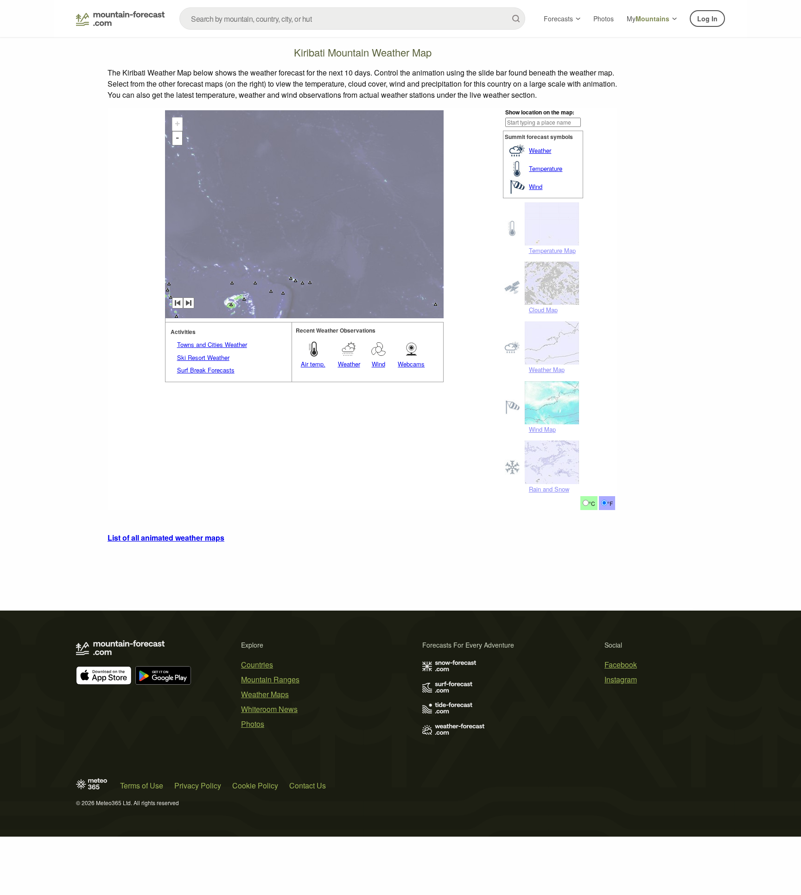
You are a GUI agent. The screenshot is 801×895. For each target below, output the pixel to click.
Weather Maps (265, 694)
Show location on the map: (539, 112)
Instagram (620, 679)
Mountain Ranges (270, 679)
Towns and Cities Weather (212, 344)
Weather (540, 150)
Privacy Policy (197, 785)
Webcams (411, 363)
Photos (603, 18)
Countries (257, 664)
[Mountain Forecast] (120, 18)
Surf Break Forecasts (206, 370)
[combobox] (352, 18)
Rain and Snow (549, 489)
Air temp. (313, 363)
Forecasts (558, 18)
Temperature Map (552, 250)
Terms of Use (141, 785)
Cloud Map (543, 309)
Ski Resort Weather (203, 357)
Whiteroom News (269, 709)
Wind (535, 186)
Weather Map (547, 369)
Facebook (620, 664)
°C (592, 503)
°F (610, 503)
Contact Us (307, 785)
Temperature (545, 168)
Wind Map (542, 429)
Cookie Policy (255, 785)
